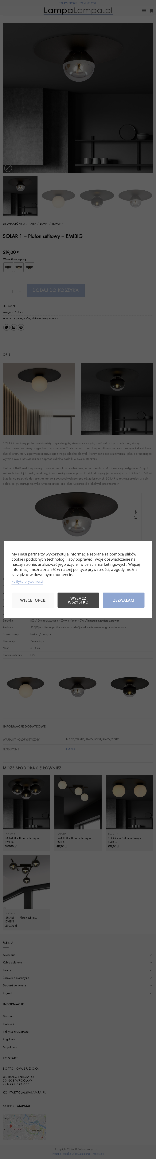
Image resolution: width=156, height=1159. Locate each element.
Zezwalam (123, 600)
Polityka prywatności (27, 581)
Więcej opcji (33, 600)
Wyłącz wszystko (78, 600)
